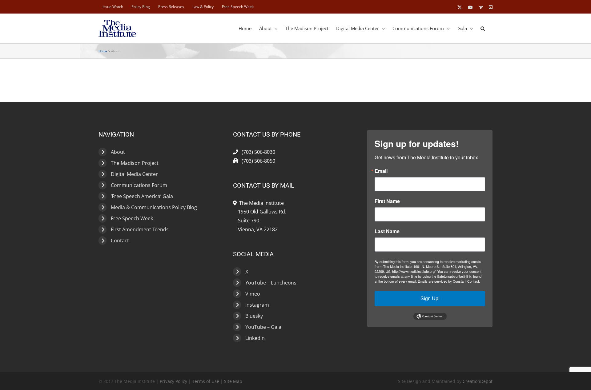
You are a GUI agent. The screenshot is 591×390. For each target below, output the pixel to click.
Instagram (257, 304)
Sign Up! (430, 298)
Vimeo (252, 293)
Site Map (233, 381)
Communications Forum (139, 185)
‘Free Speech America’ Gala (142, 196)
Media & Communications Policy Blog (154, 207)
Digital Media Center (134, 174)
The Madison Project (135, 163)
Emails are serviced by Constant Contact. (449, 281)
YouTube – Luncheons (270, 282)
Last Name (387, 231)
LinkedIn (255, 338)
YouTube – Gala (263, 327)
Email (381, 171)
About (118, 152)
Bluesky (254, 315)
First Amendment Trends (140, 229)
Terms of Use (205, 381)
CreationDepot (477, 381)
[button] (482, 28)
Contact (120, 240)
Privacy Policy (173, 381)
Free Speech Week (132, 218)
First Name (387, 201)
